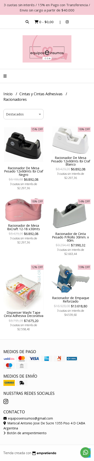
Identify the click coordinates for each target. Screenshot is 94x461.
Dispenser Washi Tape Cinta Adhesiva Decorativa (23, 314)
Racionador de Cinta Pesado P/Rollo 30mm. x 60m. (70, 237)
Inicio (8, 93)
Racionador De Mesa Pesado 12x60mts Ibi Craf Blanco (70, 160)
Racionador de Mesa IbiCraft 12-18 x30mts (23, 227)
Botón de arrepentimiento (26, 433)
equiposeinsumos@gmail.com (30, 418)
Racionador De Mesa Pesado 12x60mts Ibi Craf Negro (23, 171)
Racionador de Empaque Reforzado (70, 299)
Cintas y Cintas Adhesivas (41, 93)
